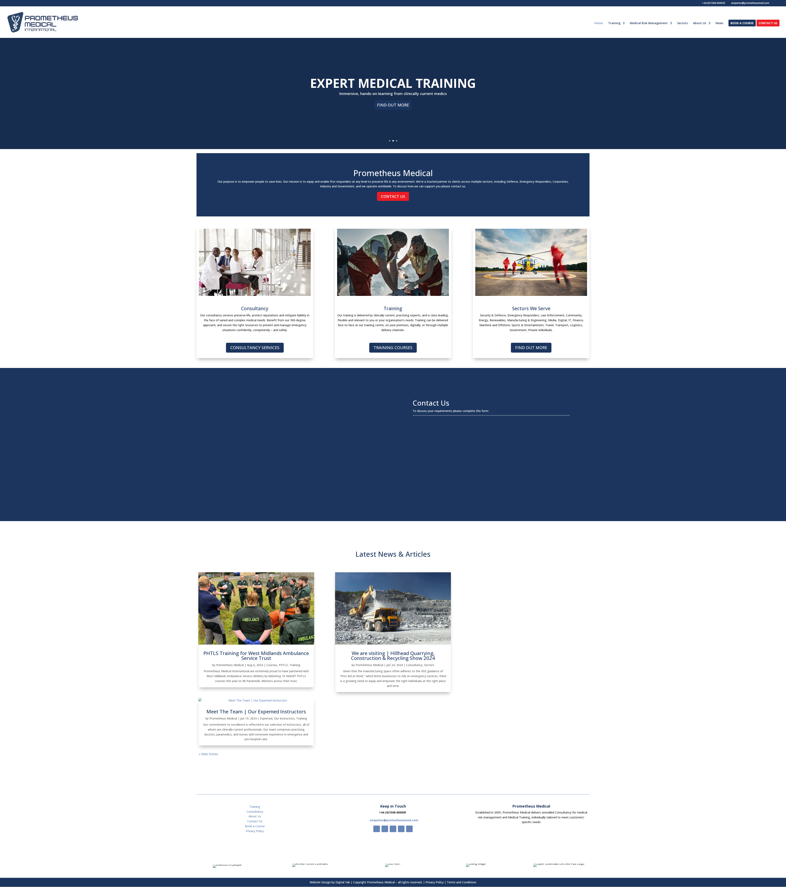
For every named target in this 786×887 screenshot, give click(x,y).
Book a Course (742, 23)
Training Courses (393, 347)
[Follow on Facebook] (376, 829)
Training (614, 23)
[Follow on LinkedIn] (409, 829)
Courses (271, 665)
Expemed (266, 718)
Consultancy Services (254, 347)
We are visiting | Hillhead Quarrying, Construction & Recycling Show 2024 (393, 655)
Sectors (682, 23)
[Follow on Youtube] (401, 829)
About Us (699, 23)
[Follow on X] (385, 829)
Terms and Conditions (461, 882)
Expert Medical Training (393, 83)
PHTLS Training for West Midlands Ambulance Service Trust (256, 655)
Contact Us (768, 23)
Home (598, 23)
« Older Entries (208, 754)
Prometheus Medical (230, 665)
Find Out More (393, 105)
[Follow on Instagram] (393, 829)
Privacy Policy (255, 831)
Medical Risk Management (649, 23)
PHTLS (283, 665)
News (719, 23)
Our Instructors (284, 718)
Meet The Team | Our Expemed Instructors (256, 711)
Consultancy (414, 665)
